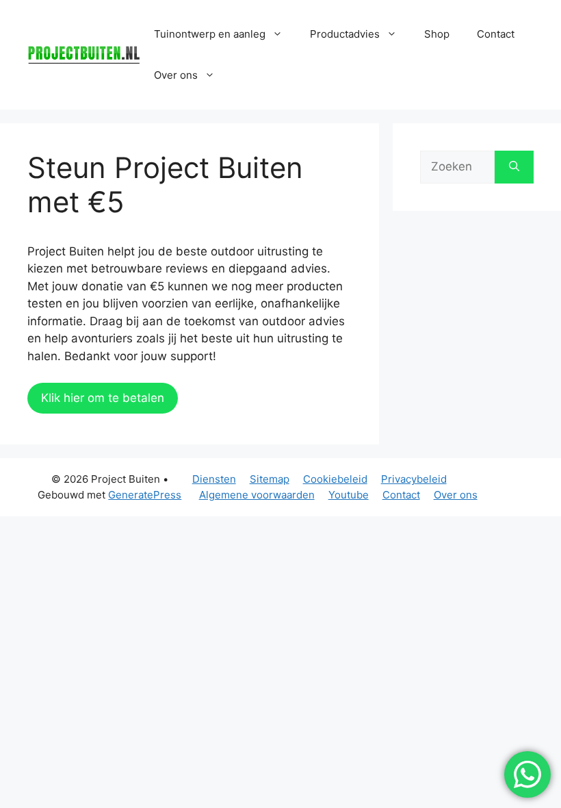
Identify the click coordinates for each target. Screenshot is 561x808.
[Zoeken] (514, 167)
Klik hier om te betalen (102, 398)
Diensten (214, 478)
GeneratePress (144, 494)
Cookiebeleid (335, 478)
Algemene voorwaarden (257, 494)
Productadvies (345, 33)
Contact (495, 33)
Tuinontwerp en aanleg (209, 33)
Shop (436, 33)
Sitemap (269, 478)
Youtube (348, 494)
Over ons (456, 494)
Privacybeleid (414, 478)
